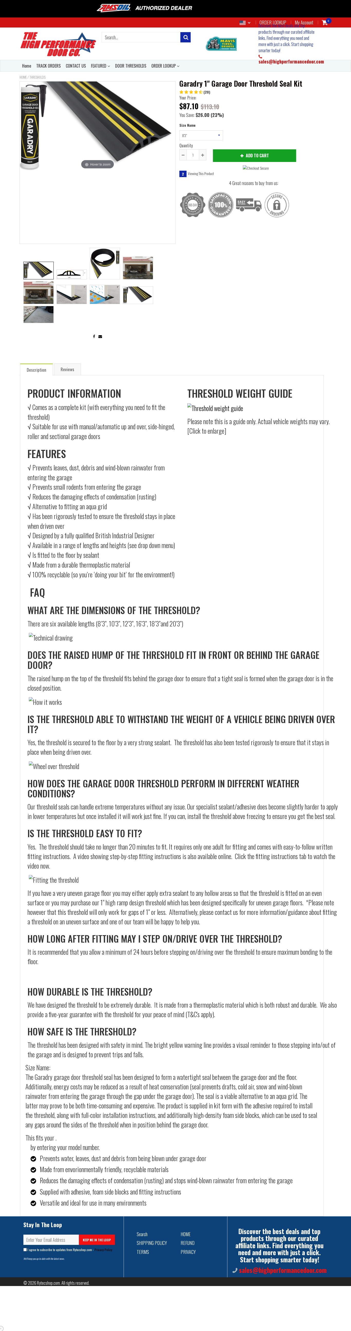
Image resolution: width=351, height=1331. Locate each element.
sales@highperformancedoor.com (291, 61)
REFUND (188, 1242)
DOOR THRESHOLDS (130, 66)
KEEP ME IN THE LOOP (97, 1240)
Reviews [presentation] (67, 369)
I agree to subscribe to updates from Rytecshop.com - (69, 1249)
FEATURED (99, 66)
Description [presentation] (36, 370)
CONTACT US (76, 66)
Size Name (187, 125)
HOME (186, 1234)
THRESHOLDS (37, 77)
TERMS (143, 1251)
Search (142, 1234)
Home (26, 66)
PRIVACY (188, 1251)
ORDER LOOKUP (164, 66)
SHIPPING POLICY (152, 1242)
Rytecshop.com (48, 1283)
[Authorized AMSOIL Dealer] (146, 8)
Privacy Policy (103, 1249)
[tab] (36, 369)
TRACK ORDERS (48, 66)
